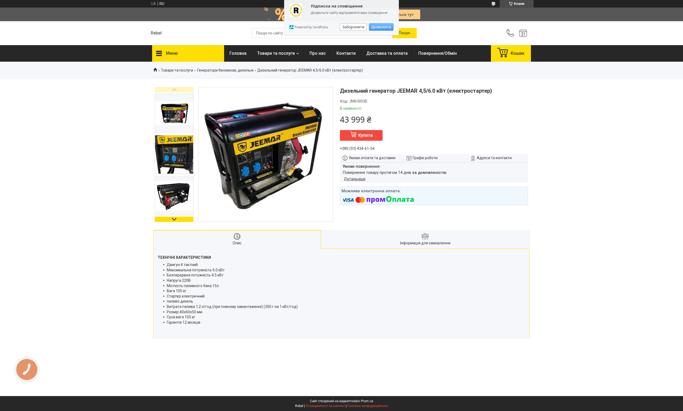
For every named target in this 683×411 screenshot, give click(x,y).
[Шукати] (404, 33)
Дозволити (381, 26)
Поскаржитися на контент (325, 406)
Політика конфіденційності (367, 406)
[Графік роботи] (523, 33)
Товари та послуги (276, 53)
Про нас (317, 53)
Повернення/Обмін (437, 53)
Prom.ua (367, 401)
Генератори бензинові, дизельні (225, 70)
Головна (238, 53)
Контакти (346, 53)
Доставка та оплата (387, 53)
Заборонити (353, 26)
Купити (365, 135)
